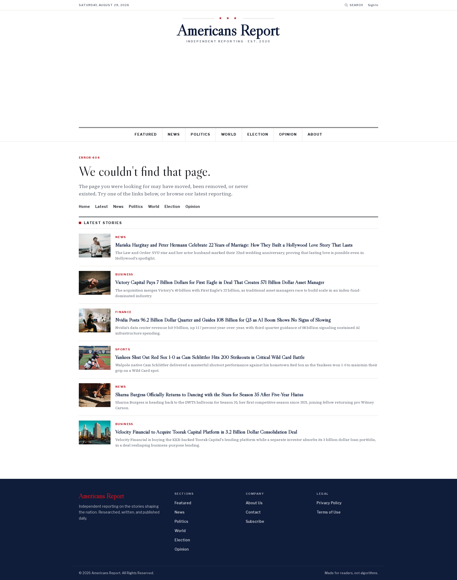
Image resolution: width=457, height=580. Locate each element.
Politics (200, 134)
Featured (146, 134)
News (174, 134)
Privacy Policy (329, 503)
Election (257, 134)
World (228, 134)
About (315, 134)
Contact (253, 512)
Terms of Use (329, 512)
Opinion (288, 134)
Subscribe (255, 521)
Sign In (373, 5)
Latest (101, 206)
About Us (254, 503)
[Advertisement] (228, 83)
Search (356, 5)
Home (84, 206)
